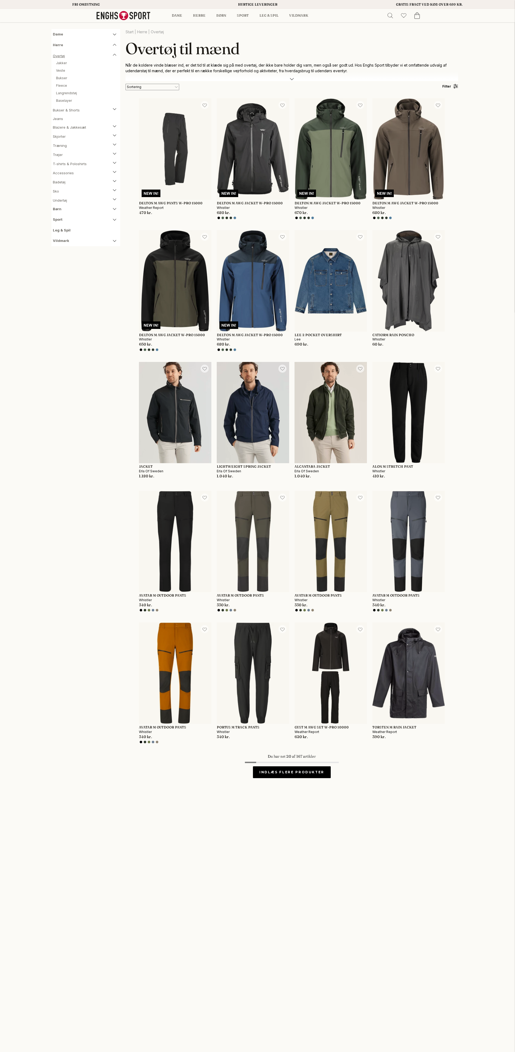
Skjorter (59, 136)
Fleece (61, 86)
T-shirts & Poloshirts (70, 164)
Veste (60, 70)
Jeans (58, 119)
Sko (56, 191)
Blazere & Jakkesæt (69, 127)
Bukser (61, 78)
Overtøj (59, 56)
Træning (60, 145)
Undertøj (60, 200)
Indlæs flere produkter (291, 772)
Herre (199, 15)
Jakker (61, 63)
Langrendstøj (66, 93)
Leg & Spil (268, 15)
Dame (177, 15)
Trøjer (58, 155)
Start (130, 32)
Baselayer (64, 101)
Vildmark (298, 15)
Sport (243, 15)
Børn (221, 15)
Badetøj (59, 182)
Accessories (63, 173)
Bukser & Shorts (66, 110)
